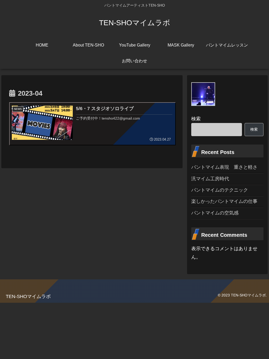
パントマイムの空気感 (215, 213)
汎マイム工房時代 (210, 178)
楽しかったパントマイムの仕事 (224, 201)
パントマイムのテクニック (219, 190)
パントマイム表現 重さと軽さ (224, 167)
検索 (196, 118)
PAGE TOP (258, 344)
